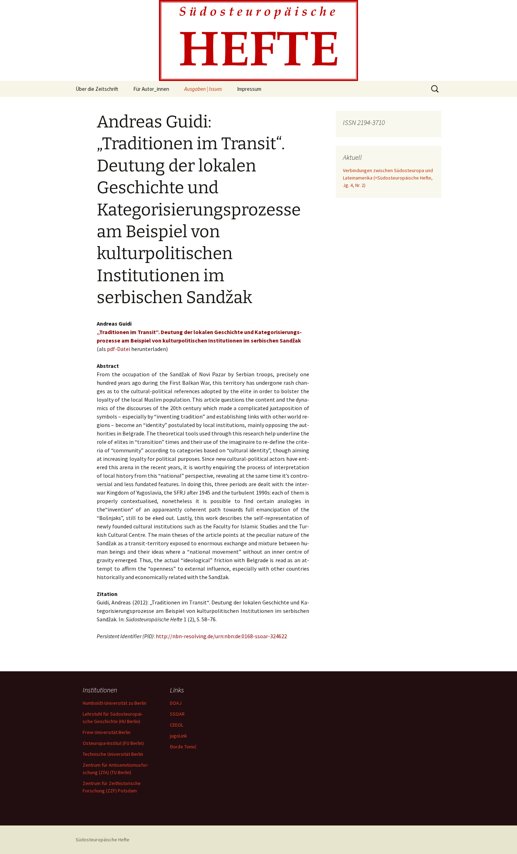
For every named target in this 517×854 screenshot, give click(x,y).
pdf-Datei (118, 348)
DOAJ (175, 703)
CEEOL (176, 725)
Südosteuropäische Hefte (102, 839)
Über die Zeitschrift (97, 89)
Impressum (249, 89)
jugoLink (178, 736)
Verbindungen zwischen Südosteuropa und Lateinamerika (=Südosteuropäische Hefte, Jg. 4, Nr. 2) (388, 177)
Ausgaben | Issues (203, 89)
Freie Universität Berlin (106, 732)
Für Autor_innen (151, 89)
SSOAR (177, 714)
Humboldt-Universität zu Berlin (114, 703)
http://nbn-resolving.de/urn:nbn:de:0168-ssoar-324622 (221, 636)
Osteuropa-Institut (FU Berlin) (113, 743)
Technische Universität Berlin (113, 754)
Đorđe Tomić (183, 746)
